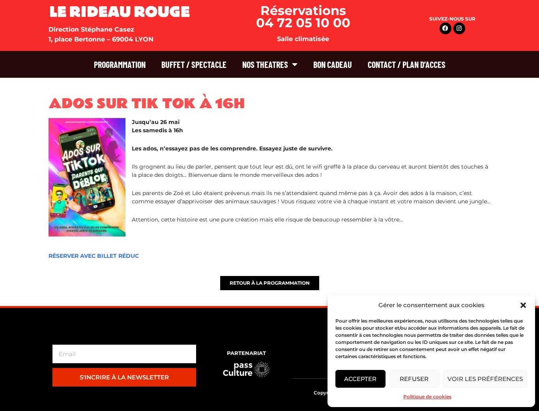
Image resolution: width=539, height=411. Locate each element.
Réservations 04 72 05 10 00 (303, 16)
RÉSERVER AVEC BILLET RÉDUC (94, 255)
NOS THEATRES (265, 64)
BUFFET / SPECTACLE (193, 64)
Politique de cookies (427, 397)
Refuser (414, 379)
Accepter (360, 379)
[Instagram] (459, 28)
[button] (523, 305)
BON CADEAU (332, 64)
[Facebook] (445, 28)
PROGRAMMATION (120, 64)
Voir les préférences (485, 379)
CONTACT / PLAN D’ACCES (406, 64)
